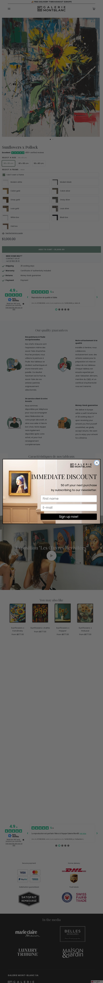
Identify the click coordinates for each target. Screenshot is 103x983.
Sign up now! (68, 517)
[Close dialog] (96, 462)
